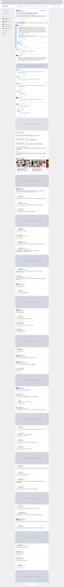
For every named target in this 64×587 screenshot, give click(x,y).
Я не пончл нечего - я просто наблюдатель (26, 139)
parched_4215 (19, 134)
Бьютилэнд (23, 229)
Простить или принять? (24, 203)
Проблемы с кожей (24, 408)
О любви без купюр (24, 513)
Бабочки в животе (24, 242)
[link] (23, 166)
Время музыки (23, 269)
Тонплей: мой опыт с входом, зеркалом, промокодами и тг (29, 143)
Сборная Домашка (24, 362)
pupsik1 (19, 142)
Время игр (21, 142)
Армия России (24, 134)
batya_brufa (19, 138)
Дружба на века (24, 138)
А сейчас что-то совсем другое (26, 277)
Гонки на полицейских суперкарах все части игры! (27, 135)
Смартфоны (23, 146)
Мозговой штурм (24, 545)
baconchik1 (19, 146)
